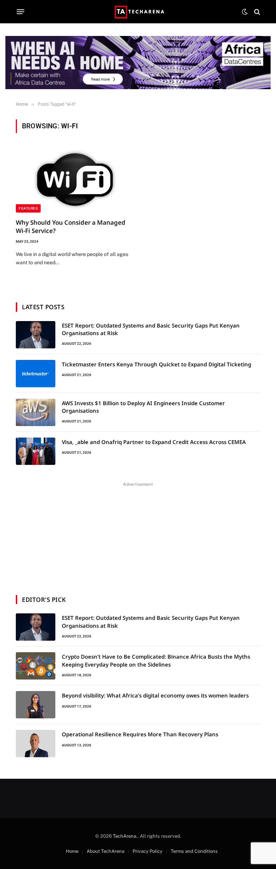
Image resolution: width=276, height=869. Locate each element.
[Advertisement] (138, 534)
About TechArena (105, 851)
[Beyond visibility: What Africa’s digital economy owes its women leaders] (35, 704)
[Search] (256, 12)
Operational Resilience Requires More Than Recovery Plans (140, 734)
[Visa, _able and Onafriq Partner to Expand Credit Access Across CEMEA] (35, 451)
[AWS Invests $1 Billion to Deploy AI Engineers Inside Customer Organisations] (35, 412)
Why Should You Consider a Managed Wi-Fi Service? (70, 226)
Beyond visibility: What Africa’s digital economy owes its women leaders (155, 695)
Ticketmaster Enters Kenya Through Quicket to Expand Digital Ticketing (156, 364)
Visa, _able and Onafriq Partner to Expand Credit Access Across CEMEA (154, 441)
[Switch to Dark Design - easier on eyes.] (244, 12)
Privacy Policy (147, 851)
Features (28, 208)
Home (72, 851)
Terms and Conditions (194, 851)
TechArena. (125, 836)
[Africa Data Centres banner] (138, 62)
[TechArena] (138, 11)
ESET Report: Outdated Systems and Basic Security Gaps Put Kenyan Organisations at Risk (151, 329)
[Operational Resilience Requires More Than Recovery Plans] (35, 743)
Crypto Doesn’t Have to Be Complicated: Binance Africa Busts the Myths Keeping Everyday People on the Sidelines (156, 660)
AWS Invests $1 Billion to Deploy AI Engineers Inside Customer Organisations (143, 406)
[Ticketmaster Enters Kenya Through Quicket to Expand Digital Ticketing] (35, 373)
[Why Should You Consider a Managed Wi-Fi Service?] (74, 179)
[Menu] (20, 11)
